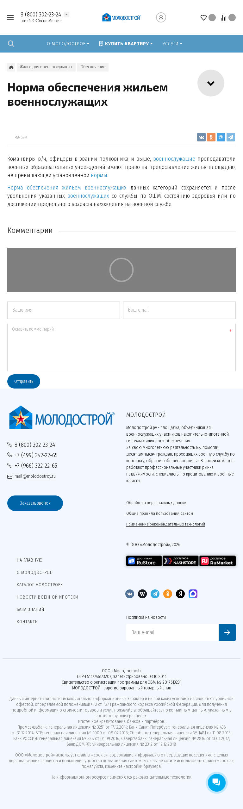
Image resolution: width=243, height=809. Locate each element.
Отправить (23, 381)
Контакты (28, 622)
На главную (30, 560)
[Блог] (11, 67)
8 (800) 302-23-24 (41, 14)
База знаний (30, 609)
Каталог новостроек (40, 585)
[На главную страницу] (121, 17)
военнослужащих (88, 195)
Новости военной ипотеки (47, 597)
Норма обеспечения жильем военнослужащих (67, 187)
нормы (99, 175)
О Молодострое (34, 572)
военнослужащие (174, 158)
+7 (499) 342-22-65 (36, 455)
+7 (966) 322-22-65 (36, 465)
